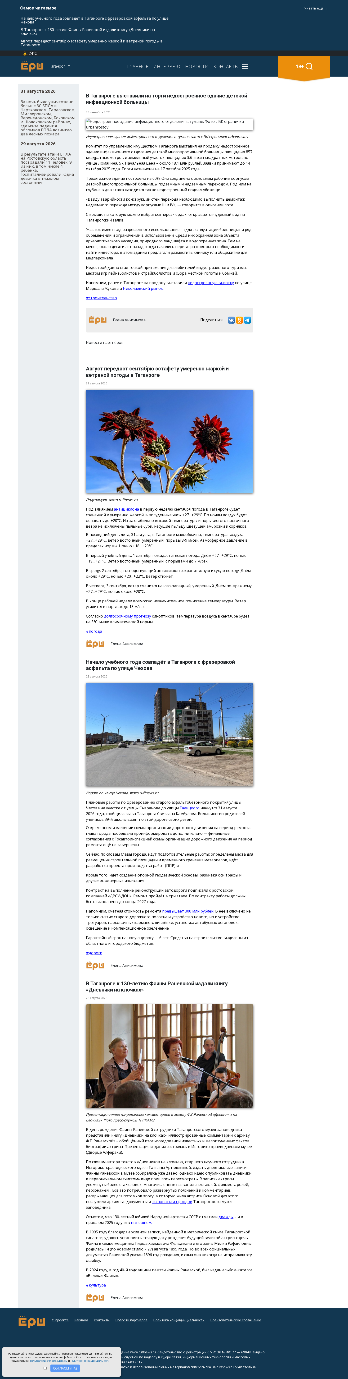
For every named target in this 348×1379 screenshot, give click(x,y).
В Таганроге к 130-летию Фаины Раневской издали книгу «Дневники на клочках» (88, 31)
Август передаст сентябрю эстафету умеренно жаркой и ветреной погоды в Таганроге (92, 42)
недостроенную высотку (211, 282)
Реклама (81, 1320)
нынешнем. (141, 1222)
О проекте (60, 1320)
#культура (96, 1285)
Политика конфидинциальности (179, 1320)
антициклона (127, 509)
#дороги (94, 952)
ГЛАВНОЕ (138, 66)
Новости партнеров (131, 1320)
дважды (226, 1216)
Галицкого (190, 808)
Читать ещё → (316, 8)
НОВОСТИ (197, 66)
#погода (94, 631)
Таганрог (57, 66)
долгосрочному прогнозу (127, 616)
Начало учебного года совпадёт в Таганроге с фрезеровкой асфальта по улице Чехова (95, 20)
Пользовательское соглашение (235, 1320)
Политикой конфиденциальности (90, 1360)
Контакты (102, 1320)
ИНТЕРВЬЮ (166, 66)
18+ (300, 66)
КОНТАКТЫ (226, 66)
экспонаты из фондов (172, 1201)
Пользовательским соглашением (48, 1360)
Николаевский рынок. (143, 288)
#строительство (101, 297)
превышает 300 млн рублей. (188, 911)
